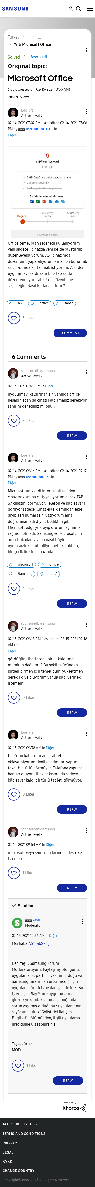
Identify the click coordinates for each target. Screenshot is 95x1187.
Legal (8, 1152)
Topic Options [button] (78, 50)
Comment (70, 333)
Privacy (10, 1143)
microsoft (25, 564)
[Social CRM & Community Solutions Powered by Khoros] (74, 1106)
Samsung (25, 574)
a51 (20, 303)
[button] (78, 112)
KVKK (7, 1161)
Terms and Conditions (24, 1134)
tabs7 (69, 303)
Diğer (12, 135)
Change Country (18, 1171)
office (44, 303)
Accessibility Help (20, 1124)
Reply (72, 436)
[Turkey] (15, 8)
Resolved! (38, 56)
